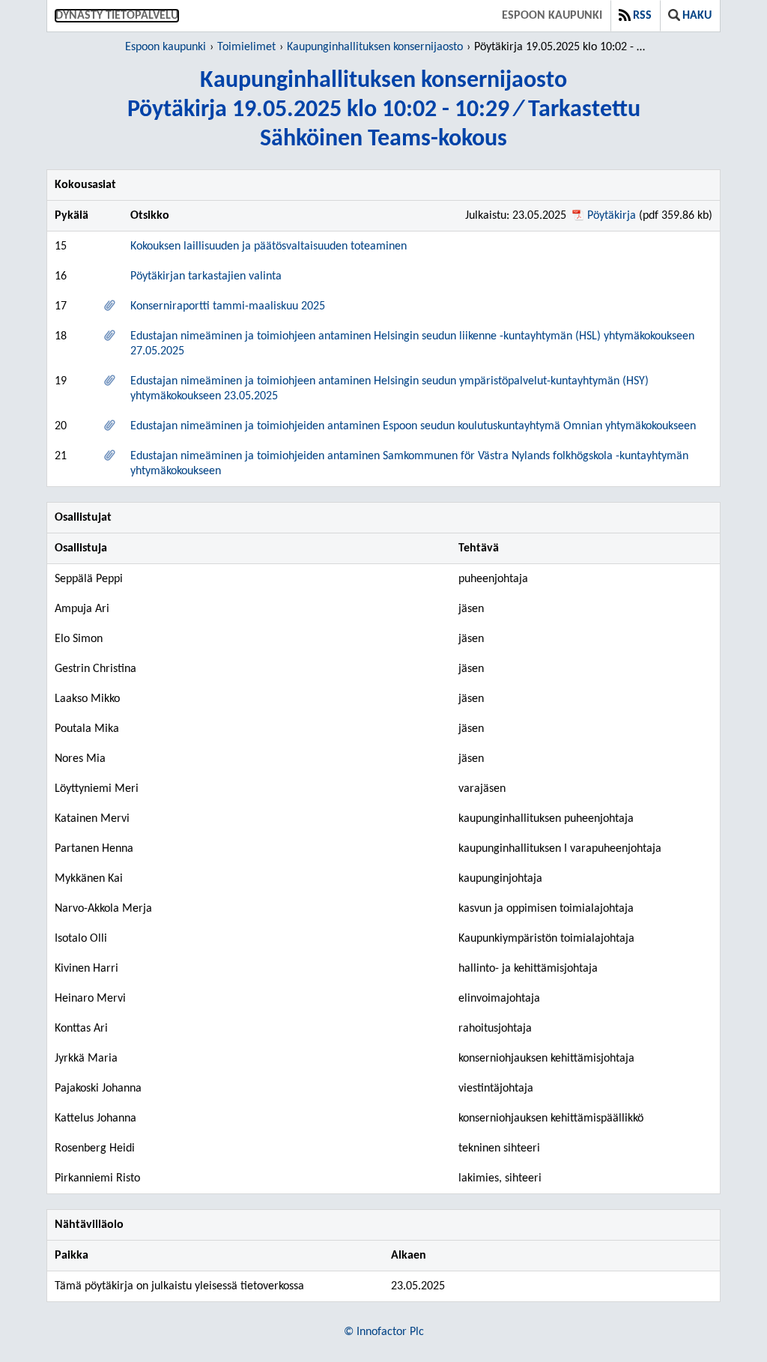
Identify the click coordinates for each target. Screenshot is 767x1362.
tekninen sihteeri (499, 1148)
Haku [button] (697, 16)
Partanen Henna (94, 849)
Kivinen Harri (86, 969)
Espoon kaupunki (552, 16)
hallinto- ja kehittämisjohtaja (528, 969)
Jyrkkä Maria (86, 1059)
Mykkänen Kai (89, 879)
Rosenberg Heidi (95, 1148)
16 (61, 276)
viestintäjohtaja (495, 1089)
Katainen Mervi (92, 819)
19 (61, 381)
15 (61, 246)
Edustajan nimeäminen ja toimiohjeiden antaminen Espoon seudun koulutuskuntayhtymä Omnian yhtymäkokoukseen (413, 426)
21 (61, 456)
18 (61, 336)
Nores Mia (80, 759)
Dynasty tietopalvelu (116, 16)
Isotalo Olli (81, 939)
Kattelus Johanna (95, 1119)
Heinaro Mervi (90, 999)
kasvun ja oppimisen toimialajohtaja (546, 909)
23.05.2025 (418, 1286)
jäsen (471, 609)
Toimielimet (246, 47)
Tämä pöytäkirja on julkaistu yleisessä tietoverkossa (179, 1286)
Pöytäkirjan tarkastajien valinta (206, 276)
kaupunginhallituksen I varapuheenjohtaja (559, 849)
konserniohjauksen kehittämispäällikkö (550, 1119)
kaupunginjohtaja (500, 879)
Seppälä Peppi (89, 579)
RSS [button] (642, 16)
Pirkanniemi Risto (97, 1178)
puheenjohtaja (493, 579)
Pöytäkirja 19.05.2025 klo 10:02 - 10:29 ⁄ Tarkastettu (562, 47)
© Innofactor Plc (384, 1332)
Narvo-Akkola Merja (103, 909)
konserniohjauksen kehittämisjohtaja (546, 1059)
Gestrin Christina (95, 669)
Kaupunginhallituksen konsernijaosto (375, 47)
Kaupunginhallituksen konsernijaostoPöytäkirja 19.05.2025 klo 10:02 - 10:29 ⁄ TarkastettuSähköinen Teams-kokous (383, 110)
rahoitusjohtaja (495, 1029)
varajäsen (482, 789)
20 (61, 426)
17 (61, 306)
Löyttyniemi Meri (97, 789)
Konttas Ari (81, 1029)
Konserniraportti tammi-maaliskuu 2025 (227, 306)
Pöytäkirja (611, 216)
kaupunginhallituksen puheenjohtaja (546, 819)
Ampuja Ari (82, 609)
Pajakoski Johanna (98, 1089)
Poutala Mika (87, 729)
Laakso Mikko (87, 699)
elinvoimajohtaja (499, 999)
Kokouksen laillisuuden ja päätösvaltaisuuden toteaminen (268, 246)
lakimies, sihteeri (500, 1178)
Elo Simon (79, 639)
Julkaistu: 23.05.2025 (515, 216)
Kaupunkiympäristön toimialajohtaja (546, 939)
